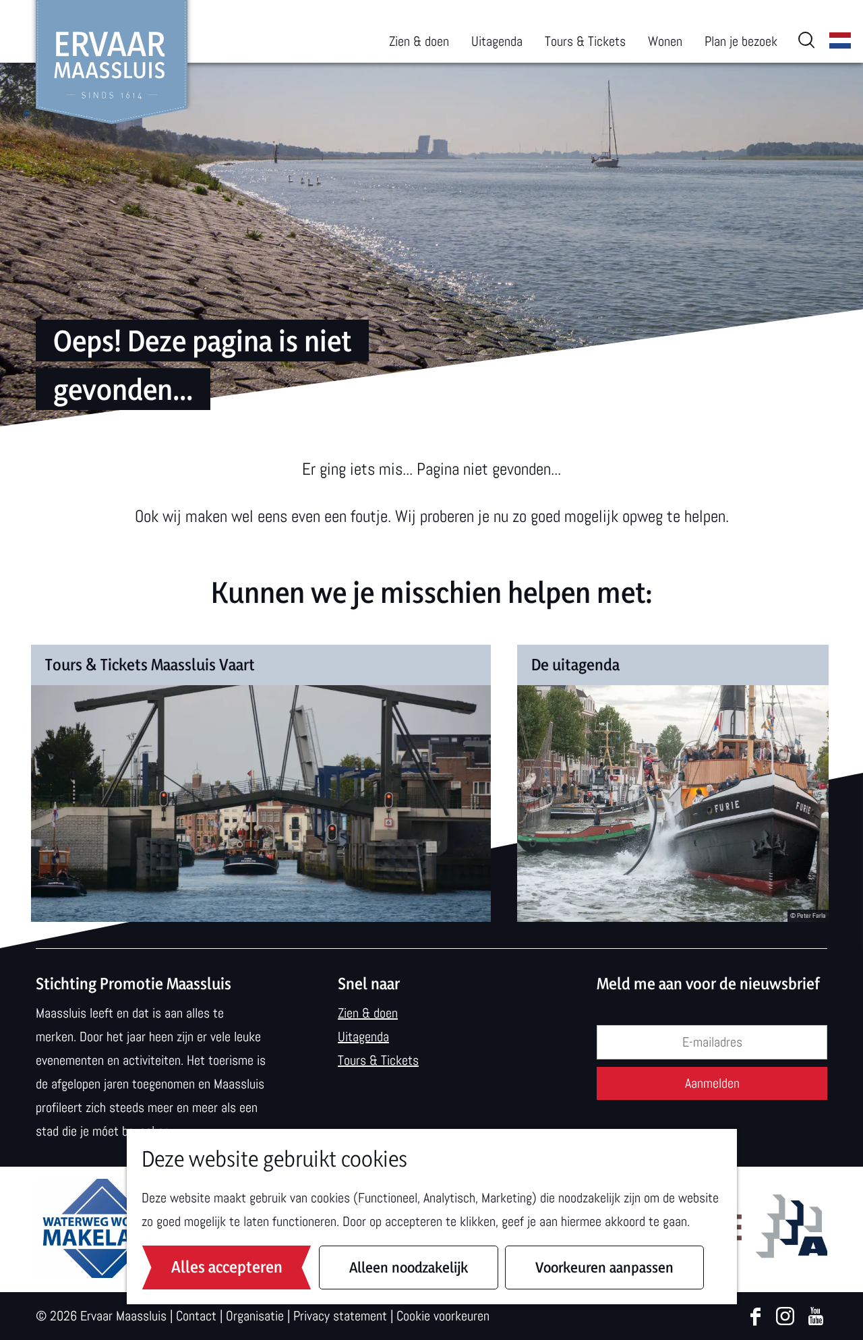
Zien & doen (368, 1013)
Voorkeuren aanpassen (604, 1267)
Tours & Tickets (378, 1060)
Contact (196, 1315)
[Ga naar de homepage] (111, 62)
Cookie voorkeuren (442, 1315)
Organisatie (255, 1315)
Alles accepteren (226, 1267)
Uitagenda (363, 1036)
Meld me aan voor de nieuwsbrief (708, 983)
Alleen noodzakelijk (408, 1267)
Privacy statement (340, 1315)
